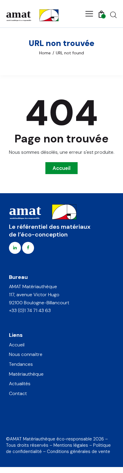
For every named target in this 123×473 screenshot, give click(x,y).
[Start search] (113, 14)
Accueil (61, 168)
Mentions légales (70, 445)
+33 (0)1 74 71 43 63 (30, 310)
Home (45, 53)
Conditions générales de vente (78, 451)
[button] (89, 13)
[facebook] (28, 248)
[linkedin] (15, 248)
